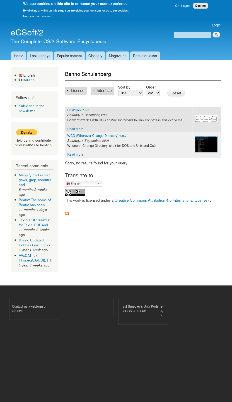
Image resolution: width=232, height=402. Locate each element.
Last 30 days (40, 55)
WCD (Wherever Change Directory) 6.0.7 (97, 135)
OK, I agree (182, 5)
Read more (75, 128)
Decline (200, 5)
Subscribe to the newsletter (31, 108)
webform (36, 306)
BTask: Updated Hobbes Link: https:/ (34, 242)
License (77, 91)
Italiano (28, 79)
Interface (104, 91)
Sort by (124, 87)
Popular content (69, 55)
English (28, 74)
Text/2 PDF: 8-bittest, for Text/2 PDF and (35, 222)
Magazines (117, 55)
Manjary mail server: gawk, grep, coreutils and (35, 179)
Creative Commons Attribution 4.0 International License (162, 200)
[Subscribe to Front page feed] (67, 212)
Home (18, 55)
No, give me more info (37, 16)
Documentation (145, 55)
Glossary (95, 55)
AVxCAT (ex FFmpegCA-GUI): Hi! (35, 258)
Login (216, 24)
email (17, 311)
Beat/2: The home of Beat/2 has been (35, 202)
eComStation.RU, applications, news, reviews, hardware (160, 311)
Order (151, 87)
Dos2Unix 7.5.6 (78, 110)
